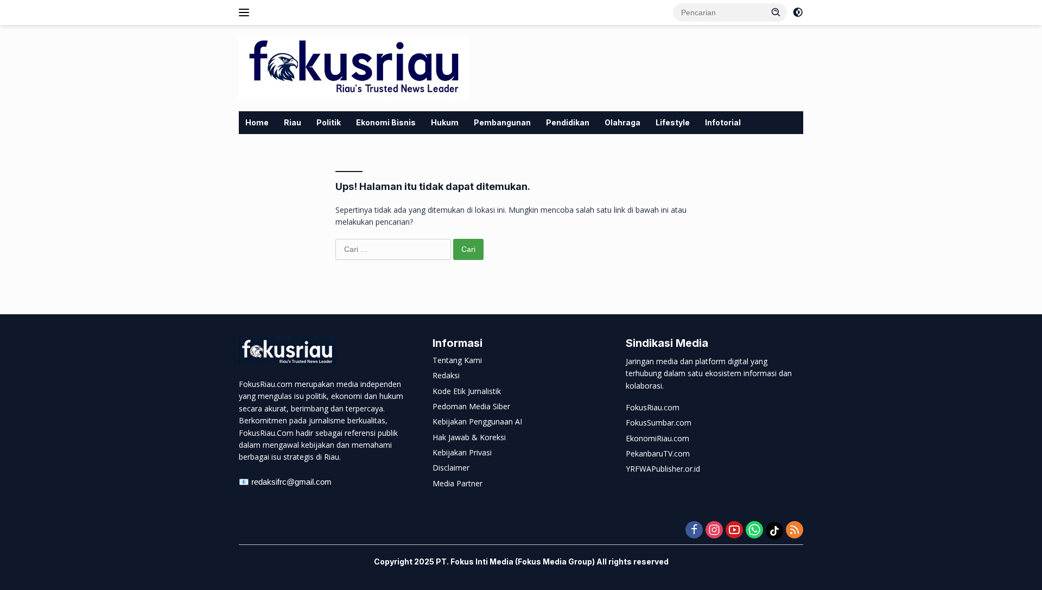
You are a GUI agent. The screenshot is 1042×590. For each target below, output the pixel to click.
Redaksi (446, 375)
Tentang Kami (457, 360)
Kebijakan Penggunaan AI (477, 421)
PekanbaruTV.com (658, 453)
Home (257, 122)
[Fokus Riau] (354, 67)
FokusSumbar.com (658, 422)
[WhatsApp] (754, 530)
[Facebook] (694, 530)
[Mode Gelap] (797, 12)
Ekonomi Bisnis (386, 122)
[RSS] (794, 530)
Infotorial (723, 122)
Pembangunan (502, 122)
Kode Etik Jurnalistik (467, 391)
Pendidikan (567, 122)
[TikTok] (774, 531)
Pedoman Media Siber (471, 406)
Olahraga (622, 122)
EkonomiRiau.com (657, 438)
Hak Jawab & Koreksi (469, 437)
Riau (292, 122)
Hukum (445, 122)
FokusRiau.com (652, 407)
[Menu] (246, 12)
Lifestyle (673, 122)
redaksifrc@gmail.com (291, 481)
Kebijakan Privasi (462, 452)
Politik (328, 122)
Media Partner (457, 483)
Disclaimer (451, 467)
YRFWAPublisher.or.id (663, 469)
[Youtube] (734, 530)
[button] (776, 12)
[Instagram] (714, 530)
